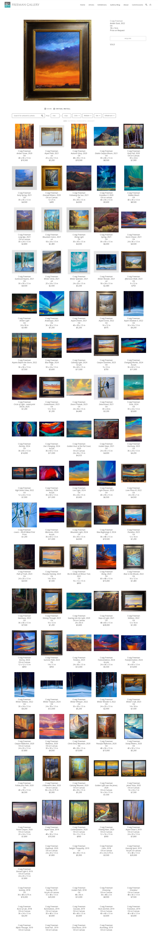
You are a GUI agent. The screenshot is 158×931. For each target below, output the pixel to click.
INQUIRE (128, 38)
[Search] (146, 5)
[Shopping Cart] (150, 5)
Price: (48, 116)
